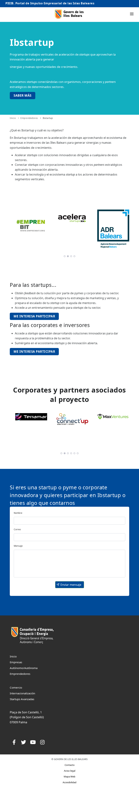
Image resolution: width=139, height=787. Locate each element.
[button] (69, 584)
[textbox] (69, 521)
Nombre (18, 512)
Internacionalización (22, 693)
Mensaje (18, 545)
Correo (17, 529)
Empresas (16, 662)
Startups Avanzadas (22, 699)
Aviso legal (69, 770)
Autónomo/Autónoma (23, 668)
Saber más (22, 95)
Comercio (16, 687)
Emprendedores (29, 118)
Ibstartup (48, 118)
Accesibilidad (69, 782)
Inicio (13, 118)
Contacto (70, 765)
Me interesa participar (34, 316)
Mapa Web (69, 776)
